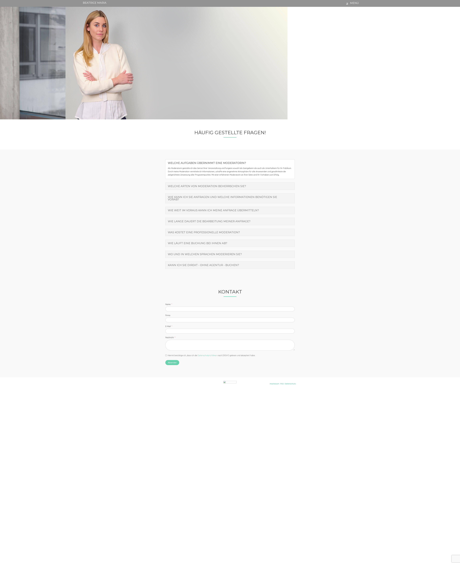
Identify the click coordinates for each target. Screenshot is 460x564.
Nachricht (169, 337)
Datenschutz (290, 383)
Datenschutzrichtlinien (207, 355)
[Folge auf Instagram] (166, 383)
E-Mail (168, 326)
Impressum (274, 383)
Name (168, 304)
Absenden (172, 362)
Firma (167, 315)
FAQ (282, 383)
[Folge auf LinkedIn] (171, 383)
